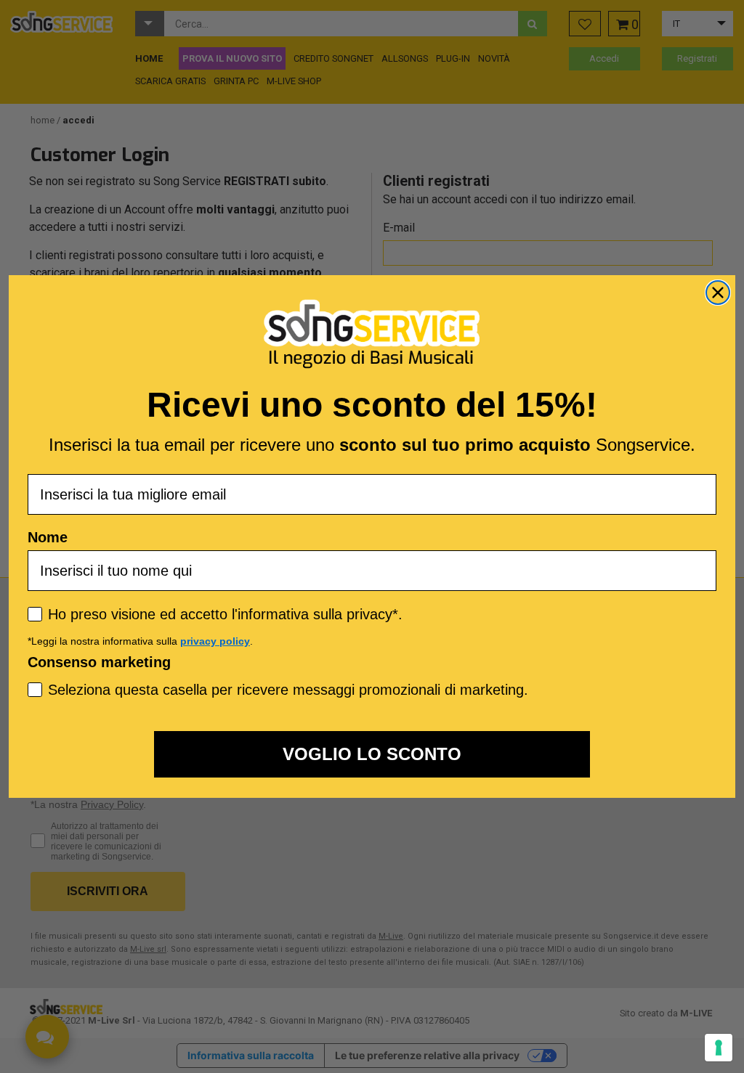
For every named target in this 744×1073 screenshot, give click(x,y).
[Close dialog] (717, 292)
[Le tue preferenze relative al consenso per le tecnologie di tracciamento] (718, 1047)
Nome (48, 537)
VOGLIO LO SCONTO (372, 754)
